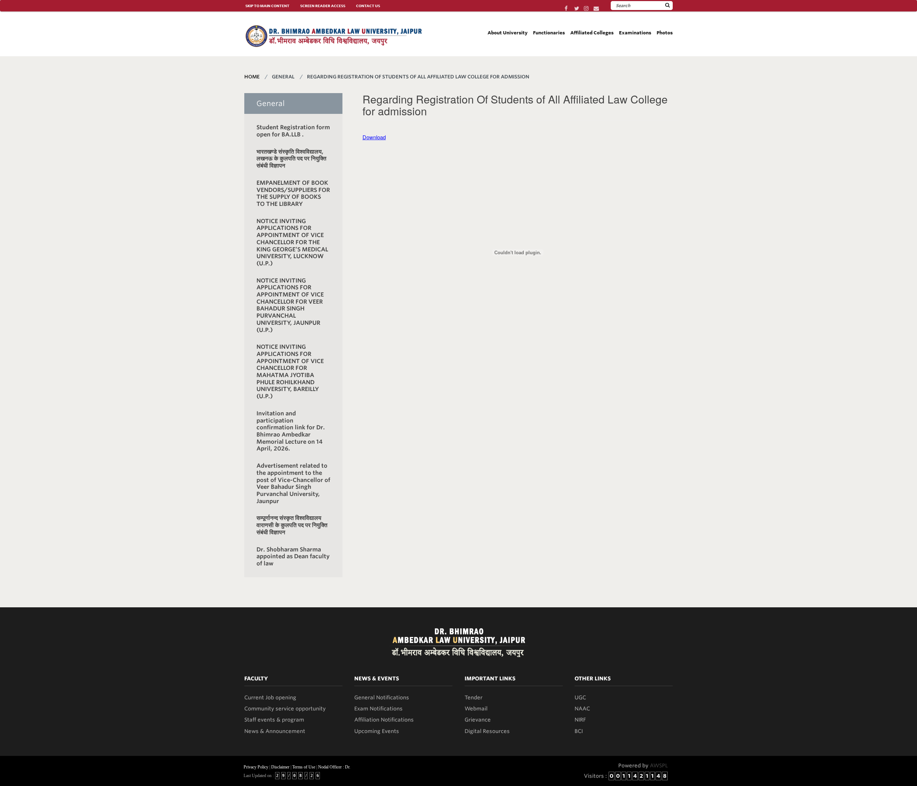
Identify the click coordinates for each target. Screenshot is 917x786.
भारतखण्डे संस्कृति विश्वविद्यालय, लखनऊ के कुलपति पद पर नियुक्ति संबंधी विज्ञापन (291, 158)
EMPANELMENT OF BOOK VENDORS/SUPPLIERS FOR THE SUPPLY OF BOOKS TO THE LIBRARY (293, 193)
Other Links (593, 678)
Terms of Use (303, 767)
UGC (580, 697)
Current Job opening (270, 697)
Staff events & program (274, 720)
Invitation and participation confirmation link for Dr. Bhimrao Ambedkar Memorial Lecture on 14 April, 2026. (290, 431)
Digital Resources (487, 731)
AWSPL (659, 765)
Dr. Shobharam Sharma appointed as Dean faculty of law (293, 556)
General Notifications (381, 697)
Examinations (635, 32)
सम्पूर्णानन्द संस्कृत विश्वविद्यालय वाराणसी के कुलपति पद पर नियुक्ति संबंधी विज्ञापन (291, 525)
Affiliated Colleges (592, 32)
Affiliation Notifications (384, 720)
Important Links (490, 678)
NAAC (582, 708)
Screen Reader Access (322, 6)
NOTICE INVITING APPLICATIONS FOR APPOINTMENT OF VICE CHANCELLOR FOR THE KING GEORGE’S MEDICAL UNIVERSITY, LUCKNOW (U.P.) (292, 242)
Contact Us (368, 6)
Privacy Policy (256, 767)
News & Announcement (274, 731)
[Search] (667, 5)
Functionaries (549, 32)
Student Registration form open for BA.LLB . (293, 131)
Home (252, 76)
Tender (473, 697)
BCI (579, 731)
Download (374, 137)
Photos (665, 32)
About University (508, 32)
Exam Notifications (378, 708)
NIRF (580, 720)
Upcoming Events (376, 731)
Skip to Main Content (267, 6)
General (270, 103)
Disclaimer (280, 767)
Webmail (476, 708)
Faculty (256, 678)
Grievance (478, 720)
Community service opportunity (285, 708)
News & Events (376, 678)
